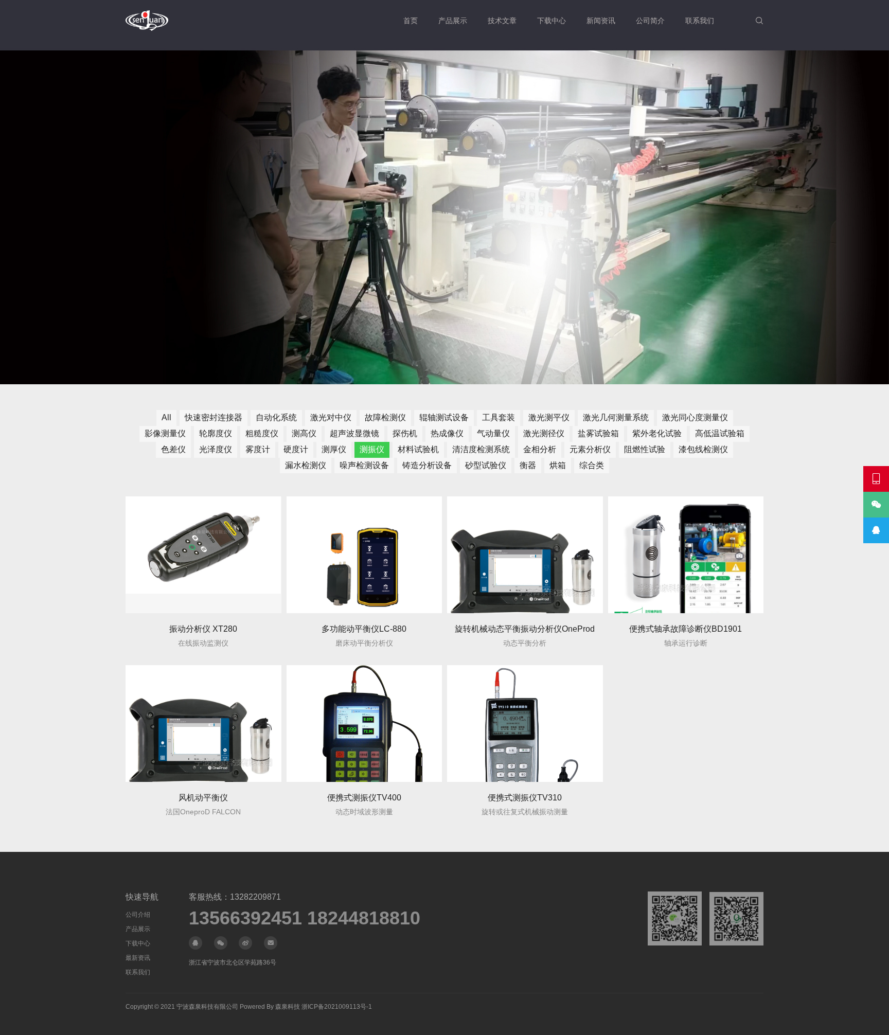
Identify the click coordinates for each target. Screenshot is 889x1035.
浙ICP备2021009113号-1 (336, 1006)
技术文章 (502, 20)
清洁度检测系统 (481, 449)
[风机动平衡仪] (203, 723)
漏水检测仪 (305, 465)
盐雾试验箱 (598, 433)
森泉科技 (287, 1006)
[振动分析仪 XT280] (203, 554)
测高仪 (304, 433)
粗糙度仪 (261, 433)
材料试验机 (418, 449)
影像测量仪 (165, 433)
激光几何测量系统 (616, 417)
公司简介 (650, 20)
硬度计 (295, 449)
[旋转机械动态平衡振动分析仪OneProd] (525, 554)
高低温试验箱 (719, 433)
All (166, 417)
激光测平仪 (549, 417)
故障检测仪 (385, 417)
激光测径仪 (543, 433)
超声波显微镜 (354, 433)
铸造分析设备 (427, 465)
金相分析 (539, 449)
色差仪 (173, 449)
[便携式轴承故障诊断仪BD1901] (686, 554)
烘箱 (557, 465)
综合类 (591, 465)
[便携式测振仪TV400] (364, 723)
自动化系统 (276, 417)
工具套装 (498, 417)
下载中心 (551, 20)
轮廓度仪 (215, 433)
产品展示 (452, 20)
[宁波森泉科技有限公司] (147, 20)
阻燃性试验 (644, 449)
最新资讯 (138, 957)
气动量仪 (493, 433)
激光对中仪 (330, 417)
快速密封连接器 (213, 417)
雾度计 (257, 449)
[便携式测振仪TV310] (525, 723)
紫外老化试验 (657, 433)
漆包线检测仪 (703, 449)
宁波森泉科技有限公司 (207, 1006)
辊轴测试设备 (444, 417)
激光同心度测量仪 (695, 417)
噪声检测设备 (364, 465)
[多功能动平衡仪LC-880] (364, 554)
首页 (410, 20)
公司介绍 (138, 914)
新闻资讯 (600, 20)
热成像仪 (447, 433)
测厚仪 (334, 449)
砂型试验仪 (485, 465)
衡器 (528, 465)
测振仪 (372, 449)
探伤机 (405, 433)
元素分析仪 (590, 449)
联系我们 (699, 20)
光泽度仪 (215, 449)
